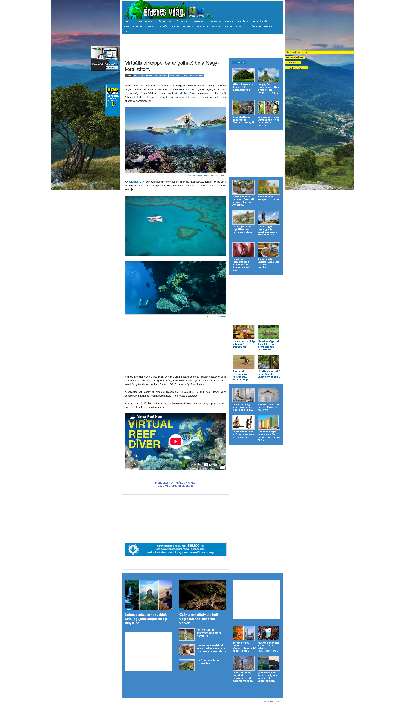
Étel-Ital (241, 27)
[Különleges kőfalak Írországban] (187, 665)
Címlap (127, 22)
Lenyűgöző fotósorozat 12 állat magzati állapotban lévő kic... (241, 264)
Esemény (217, 27)
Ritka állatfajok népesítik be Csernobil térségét (243, 120)
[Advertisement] (202, 45)
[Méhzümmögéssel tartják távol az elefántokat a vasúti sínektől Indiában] (269, 332)
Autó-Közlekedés (179, 22)
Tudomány (202, 27)
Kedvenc (129, 609)
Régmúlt (164, 27)
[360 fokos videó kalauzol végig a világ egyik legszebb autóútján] (269, 663)
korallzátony (161, 75)
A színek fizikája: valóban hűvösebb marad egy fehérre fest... (269, 435)
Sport (175, 27)
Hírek (126, 27)
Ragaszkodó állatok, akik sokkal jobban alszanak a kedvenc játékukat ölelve (211, 648)
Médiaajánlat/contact (271, 701)
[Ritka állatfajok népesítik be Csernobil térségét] (243, 107)
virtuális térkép (196, 75)
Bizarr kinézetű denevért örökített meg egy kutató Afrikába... (243, 200)
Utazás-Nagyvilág (145, 22)
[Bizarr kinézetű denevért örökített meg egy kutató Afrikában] (243, 187)
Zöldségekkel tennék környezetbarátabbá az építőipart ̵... (244, 646)
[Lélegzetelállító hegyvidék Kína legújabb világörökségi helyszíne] (149, 595)
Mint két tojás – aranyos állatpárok (268, 198)
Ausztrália (139, 75)
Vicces (229, 27)
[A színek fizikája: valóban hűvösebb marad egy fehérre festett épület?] (269, 422)
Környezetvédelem (261, 27)
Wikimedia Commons (202, 176)
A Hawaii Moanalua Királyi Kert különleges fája (243, 87)
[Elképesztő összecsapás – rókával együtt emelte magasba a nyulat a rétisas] (244, 362)
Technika (188, 27)
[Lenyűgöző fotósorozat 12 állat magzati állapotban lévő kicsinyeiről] (243, 249)
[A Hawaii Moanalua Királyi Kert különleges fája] (243, 75)
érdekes (149, 75)
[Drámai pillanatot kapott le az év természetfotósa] (243, 217)
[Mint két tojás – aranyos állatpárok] (269, 187)
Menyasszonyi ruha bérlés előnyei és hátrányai (268, 407)
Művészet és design (144, 27)
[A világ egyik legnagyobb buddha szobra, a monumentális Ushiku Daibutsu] (269, 217)
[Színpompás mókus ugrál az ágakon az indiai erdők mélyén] (269, 107)
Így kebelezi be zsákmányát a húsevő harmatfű (209, 633)
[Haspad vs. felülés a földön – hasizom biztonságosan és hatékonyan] (243, 422)
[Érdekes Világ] (202, 9)
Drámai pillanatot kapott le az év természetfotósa (242, 229)
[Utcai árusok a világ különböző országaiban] (244, 332)
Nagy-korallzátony (178, 75)
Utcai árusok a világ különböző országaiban (244, 344)
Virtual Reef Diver (135, 181)
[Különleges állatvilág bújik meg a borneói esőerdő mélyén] (202, 595)
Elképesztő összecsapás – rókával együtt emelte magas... (242, 375)
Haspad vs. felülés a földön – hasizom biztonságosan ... (243, 434)
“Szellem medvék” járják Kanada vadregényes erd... (269, 374)
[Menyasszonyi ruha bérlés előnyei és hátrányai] (269, 395)
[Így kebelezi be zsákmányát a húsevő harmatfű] (187, 634)
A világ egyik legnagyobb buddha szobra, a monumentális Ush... (267, 232)
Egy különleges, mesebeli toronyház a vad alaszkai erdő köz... (243, 676)
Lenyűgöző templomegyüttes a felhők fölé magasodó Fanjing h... (268, 89)
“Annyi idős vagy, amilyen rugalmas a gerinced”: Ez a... (243, 407)
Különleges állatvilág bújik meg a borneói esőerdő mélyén (199, 619)
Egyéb (126, 32)
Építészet (243, 22)
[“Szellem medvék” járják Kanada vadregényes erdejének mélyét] (269, 362)
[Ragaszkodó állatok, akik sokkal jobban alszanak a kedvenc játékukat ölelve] (187, 650)
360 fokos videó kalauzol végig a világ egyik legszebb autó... (267, 676)
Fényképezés (260, 22)
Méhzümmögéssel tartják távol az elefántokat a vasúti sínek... (268, 345)
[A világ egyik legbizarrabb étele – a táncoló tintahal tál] (269, 249)
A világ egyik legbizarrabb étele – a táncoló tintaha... (269, 263)
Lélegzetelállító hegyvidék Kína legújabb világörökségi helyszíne (146, 619)
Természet (198, 22)
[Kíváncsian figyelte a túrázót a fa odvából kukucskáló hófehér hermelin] (269, 633)
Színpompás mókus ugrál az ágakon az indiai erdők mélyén (268, 121)
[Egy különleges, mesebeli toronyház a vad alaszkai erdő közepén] (244, 663)
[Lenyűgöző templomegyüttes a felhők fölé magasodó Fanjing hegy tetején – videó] (269, 75)
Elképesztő (214, 22)
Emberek (230, 22)
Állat (162, 22)
